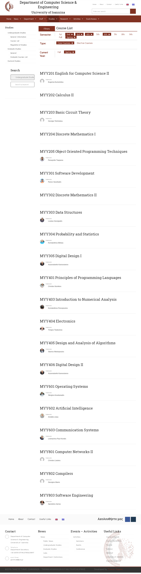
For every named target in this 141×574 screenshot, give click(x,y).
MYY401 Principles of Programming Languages (80, 277)
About (101, 4)
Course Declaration (113, 541)
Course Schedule (112, 537)
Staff (41, 18)
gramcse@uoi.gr (17, 559)
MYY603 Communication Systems (69, 430)
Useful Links (119, 4)
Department (29, 18)
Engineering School (113, 561)
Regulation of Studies (18, 45)
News (16, 18)
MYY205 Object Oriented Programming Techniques (83, 151)
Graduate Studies (14, 49)
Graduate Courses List (19, 57)
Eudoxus (109, 549)
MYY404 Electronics (57, 321)
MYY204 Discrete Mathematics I (68, 134)
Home (94, 4)
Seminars (80, 541)
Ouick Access (91, 18)
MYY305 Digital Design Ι (61, 255)
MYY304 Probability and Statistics (69, 234)
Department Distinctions (52, 557)
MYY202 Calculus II (57, 95)
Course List (14, 41)
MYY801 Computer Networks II (66, 451)
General (13, 53)
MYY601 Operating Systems (64, 386)
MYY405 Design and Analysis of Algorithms (78, 343)
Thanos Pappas (115, 569)
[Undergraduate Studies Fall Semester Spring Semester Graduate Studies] (22, 77)
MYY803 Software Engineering (66, 495)
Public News (48, 541)
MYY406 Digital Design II (61, 364)
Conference (80, 549)
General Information (18, 37)
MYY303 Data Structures (61, 212)
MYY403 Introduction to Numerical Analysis (78, 299)
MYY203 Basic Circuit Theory (65, 112)
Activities (77, 18)
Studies (52, 18)
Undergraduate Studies (17, 32)
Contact (109, 4)
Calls (45, 553)
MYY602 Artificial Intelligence (66, 408)
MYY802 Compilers (56, 473)
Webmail (109, 553)
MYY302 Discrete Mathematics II (68, 195)
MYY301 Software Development (67, 173)
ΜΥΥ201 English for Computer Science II (74, 73)
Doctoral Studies (14, 61)
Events (78, 545)
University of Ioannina (114, 557)
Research (64, 18)
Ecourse (109, 545)
